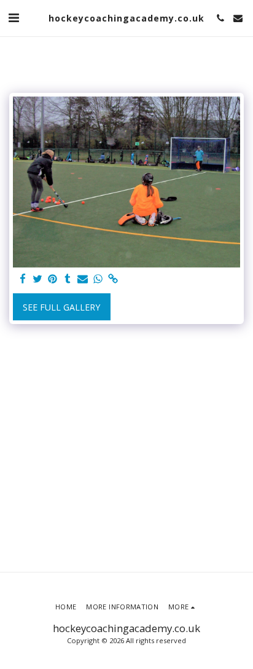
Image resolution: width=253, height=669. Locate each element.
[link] (113, 279)
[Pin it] (52, 279)
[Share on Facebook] (22, 279)
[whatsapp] (98, 279)
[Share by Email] (82, 279)
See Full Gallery (61, 307)
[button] (13, 17)
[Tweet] (38, 279)
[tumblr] (68, 279)
